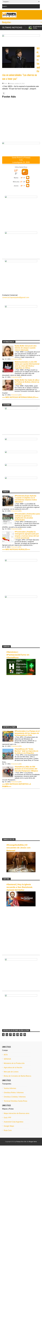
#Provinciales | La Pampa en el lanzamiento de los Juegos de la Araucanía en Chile (27, 733)
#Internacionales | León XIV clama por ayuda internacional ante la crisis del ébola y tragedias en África (27, 365)
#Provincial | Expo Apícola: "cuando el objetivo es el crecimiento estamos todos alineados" (26, 499)
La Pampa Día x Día (20, 1141)
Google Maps (9, 1126)
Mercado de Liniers (11, 1072)
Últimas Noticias (12, 27)
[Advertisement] (21, 119)
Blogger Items (33, 1141)
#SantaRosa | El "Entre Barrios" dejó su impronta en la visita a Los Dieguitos (26, 751)
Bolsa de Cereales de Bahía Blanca (17, 1076)
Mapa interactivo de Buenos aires (16, 1113)
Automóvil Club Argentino (13, 1122)
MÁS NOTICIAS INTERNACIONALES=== (21, 397)
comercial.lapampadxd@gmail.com (15, 297)
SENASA (7, 1059)
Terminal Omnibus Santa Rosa (15, 1101)
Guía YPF (7, 1117)
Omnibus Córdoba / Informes (15, 1097)
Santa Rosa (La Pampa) (21, 157)
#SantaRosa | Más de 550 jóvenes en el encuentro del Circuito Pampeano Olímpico (26, 769)
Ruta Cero (8, 1130)
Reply (5, 83)
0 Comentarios (15, 359)
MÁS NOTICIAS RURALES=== (17, 549)
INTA (6, 1055)
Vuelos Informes (10, 1088)
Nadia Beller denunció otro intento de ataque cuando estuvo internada (26, 348)
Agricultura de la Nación (13, 1067)
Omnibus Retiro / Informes (14, 1092)
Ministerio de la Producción (14, 1063)
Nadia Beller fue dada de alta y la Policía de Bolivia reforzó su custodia (27, 382)
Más (21, 359)
